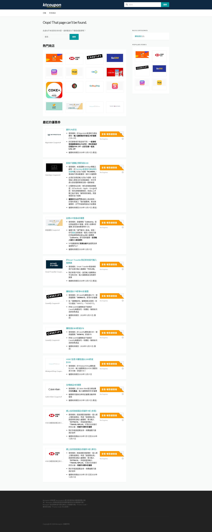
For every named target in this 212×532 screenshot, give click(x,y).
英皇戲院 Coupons (52, 230)
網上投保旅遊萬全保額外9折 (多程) (81, 411)
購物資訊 (138, 36)
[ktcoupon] (52, 5)
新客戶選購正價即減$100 (77, 163)
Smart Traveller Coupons (54, 272)
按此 (73, 232)
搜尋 (165, 5)
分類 (44, 13)
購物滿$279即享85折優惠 (77, 291)
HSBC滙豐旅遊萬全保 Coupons (54, 423)
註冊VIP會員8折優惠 (75, 218)
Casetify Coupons (52, 303)
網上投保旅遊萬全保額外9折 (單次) (81, 449)
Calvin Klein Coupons (53, 397)
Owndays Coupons (52, 175)
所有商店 (52, 13)
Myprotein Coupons (52, 143)
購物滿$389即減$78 (75, 328)
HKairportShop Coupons (54, 371)
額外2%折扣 (71, 129)
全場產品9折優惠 (73, 385)
